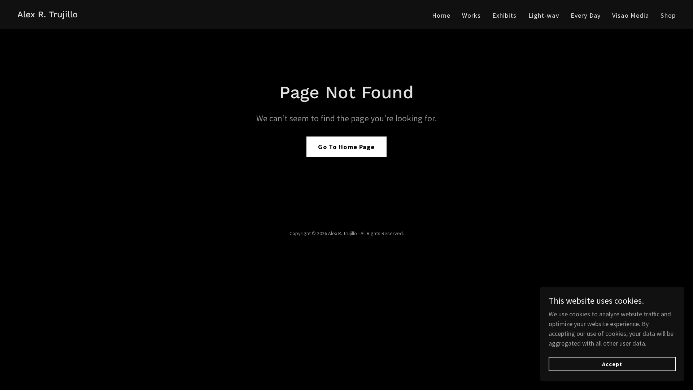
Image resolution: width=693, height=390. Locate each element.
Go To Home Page (346, 147)
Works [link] (471, 15)
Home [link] (441, 15)
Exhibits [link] (504, 15)
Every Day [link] (586, 15)
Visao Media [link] (630, 15)
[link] (47, 15)
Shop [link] (668, 15)
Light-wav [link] (543, 15)
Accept (612, 364)
